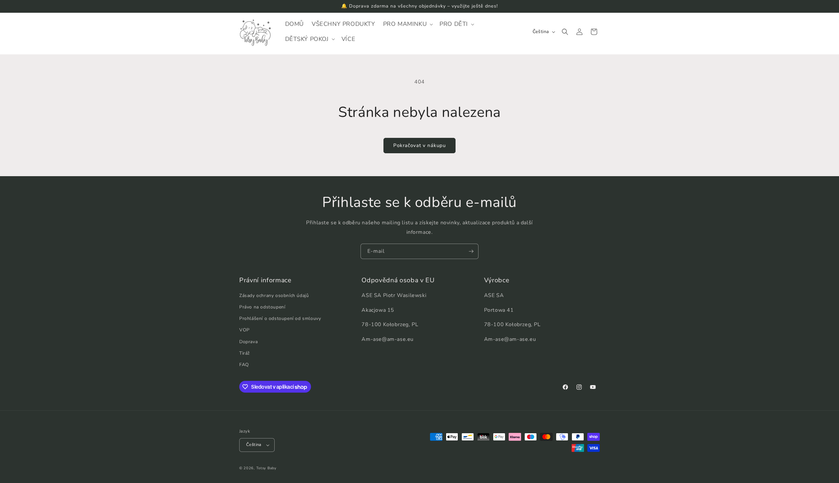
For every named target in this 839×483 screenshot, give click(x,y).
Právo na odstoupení (262, 307)
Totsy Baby (266, 468)
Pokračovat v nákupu (419, 145)
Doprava (248, 342)
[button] (407, 24)
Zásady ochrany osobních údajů (274, 295)
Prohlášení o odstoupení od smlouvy (280, 318)
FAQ (244, 365)
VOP (244, 330)
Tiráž (244, 353)
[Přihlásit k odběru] (471, 251)
